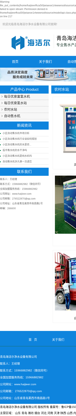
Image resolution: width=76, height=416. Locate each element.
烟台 (37, 413)
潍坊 (31, 413)
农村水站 (10, 109)
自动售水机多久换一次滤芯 (17, 161)
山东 (18, 413)
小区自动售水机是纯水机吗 (17, 156)
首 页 (33, 339)
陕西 (63, 413)
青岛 (24, 413)
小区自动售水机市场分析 (16, 133)
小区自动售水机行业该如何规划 (20, 139)
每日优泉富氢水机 (17, 96)
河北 (44, 413)
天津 (57, 413)
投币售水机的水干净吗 (15, 150)
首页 (15, 61)
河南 (50, 413)
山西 (70, 413)
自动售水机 (12, 116)
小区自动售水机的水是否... (17, 144)
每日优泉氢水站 (15, 103)
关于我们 (45, 61)
